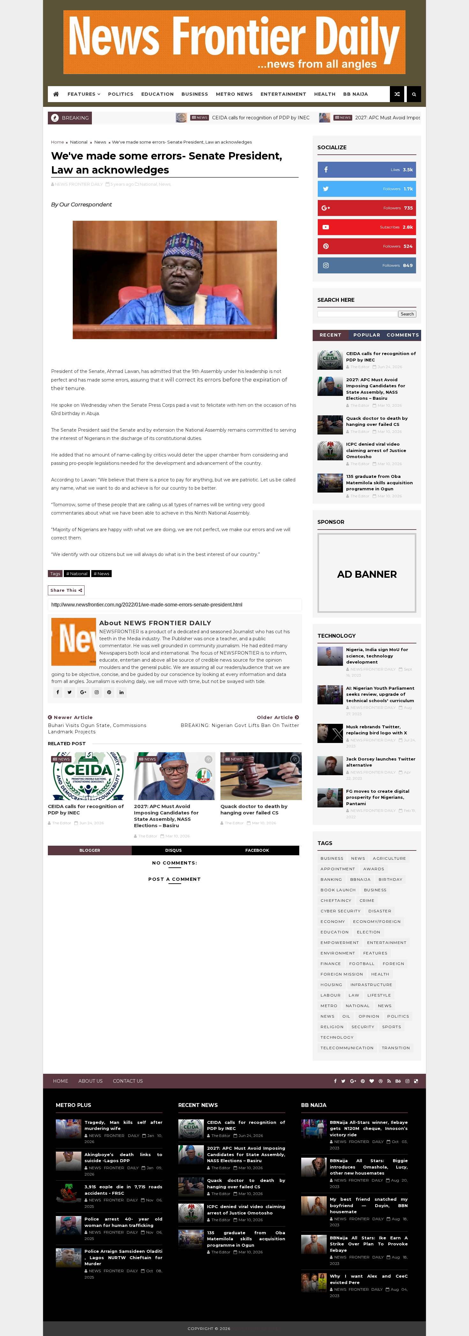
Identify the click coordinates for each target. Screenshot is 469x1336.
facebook (257, 850)
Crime (367, 900)
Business (195, 94)
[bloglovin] (372, 1081)
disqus (173, 850)
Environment (338, 953)
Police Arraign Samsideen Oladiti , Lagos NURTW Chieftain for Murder (123, 1257)
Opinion (369, 1016)
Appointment (338, 868)
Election (369, 932)
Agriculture (389, 858)
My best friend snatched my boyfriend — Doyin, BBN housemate (369, 1205)
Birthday (390, 879)
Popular (367, 335)
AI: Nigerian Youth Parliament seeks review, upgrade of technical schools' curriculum (380, 694)
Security (363, 1026)
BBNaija (360, 879)
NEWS (327, 1016)
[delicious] (416, 1081)
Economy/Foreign (377, 921)
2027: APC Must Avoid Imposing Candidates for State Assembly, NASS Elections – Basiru (166, 816)
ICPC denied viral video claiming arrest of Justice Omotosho (376, 450)
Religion (332, 1026)
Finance (331, 963)
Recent (331, 335)
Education (157, 94)
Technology (337, 1037)
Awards (373, 868)
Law (354, 995)
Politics (121, 94)
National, (149, 184)
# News (101, 573)
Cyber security (341, 911)
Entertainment (284, 94)
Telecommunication (347, 1047)
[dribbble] (380, 1081)
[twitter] (343, 1081)
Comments (403, 335)
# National (76, 573)
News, (165, 184)
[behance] (398, 1081)
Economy (333, 921)
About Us (90, 1081)
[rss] (389, 1081)
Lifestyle (379, 995)
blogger (89, 850)
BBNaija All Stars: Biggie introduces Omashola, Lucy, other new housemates (369, 1167)
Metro (329, 1005)
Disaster (379, 911)
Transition (396, 1047)
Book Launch (338, 889)
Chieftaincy (336, 900)
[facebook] (335, 1081)
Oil (346, 1016)
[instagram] (407, 1081)
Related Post (67, 743)
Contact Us (128, 1081)
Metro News (234, 94)
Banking (331, 879)
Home (57, 142)
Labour (331, 995)
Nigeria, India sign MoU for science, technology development (377, 655)
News (169, 117)
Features (82, 94)
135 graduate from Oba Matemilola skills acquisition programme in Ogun (379, 482)
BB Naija (355, 94)
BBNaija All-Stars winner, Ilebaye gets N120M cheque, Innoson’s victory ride (369, 1128)
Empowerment (340, 942)
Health (325, 94)
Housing (332, 984)
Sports (391, 1026)
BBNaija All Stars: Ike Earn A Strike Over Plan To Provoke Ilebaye (369, 1244)
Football (362, 963)
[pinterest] (362, 1081)
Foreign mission (342, 974)
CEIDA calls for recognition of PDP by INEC (228, 118)
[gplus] (353, 1081)
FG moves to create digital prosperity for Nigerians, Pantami (377, 797)
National (78, 142)
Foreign (394, 963)
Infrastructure (372, 984)
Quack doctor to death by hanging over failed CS (253, 809)
